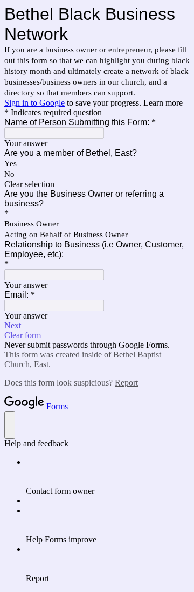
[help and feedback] (9, 425)
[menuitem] (108, 476)
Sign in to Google (34, 102)
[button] (97, 184)
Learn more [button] (163, 102)
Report (126, 382)
